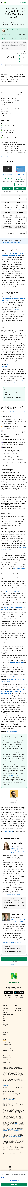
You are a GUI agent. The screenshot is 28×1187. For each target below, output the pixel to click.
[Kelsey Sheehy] (3, 30)
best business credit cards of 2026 (11, 242)
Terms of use (6, 1042)
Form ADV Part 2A (13, 1127)
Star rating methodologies (7, 1025)
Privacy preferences (6, 1054)
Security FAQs (19, 1010)
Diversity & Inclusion (6, 1017)
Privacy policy (7, 1048)
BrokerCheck (16, 1130)
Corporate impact (8, 1014)
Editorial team (7, 1028)
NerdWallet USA (15, 1167)
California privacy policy (8, 1051)
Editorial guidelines (6, 1021)
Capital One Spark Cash (16, 662)
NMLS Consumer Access (8, 1084)
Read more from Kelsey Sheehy (11, 894)
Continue (14, 1184)
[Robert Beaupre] (6, 917)
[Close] (26, 1172)
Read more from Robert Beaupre (12, 942)
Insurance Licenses (14, 1096)
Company (5, 1008)
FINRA (16, 1123)
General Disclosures (15, 1129)
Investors (5, 1034)
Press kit (5, 1032)
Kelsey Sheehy (15, 29)
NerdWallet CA (15, 1170)
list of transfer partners (14, 775)
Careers (5, 1012)
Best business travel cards (14, 731)
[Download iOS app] (8, 992)
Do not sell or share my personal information (7, 1060)
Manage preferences (14, 1180)
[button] (25, 58)
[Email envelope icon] (14, 850)
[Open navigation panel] (2, 2)
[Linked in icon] (23, 850)
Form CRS (5, 1127)
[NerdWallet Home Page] (5, 2)
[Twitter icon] (19, 850)
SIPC (19, 1123)
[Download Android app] (19, 992)
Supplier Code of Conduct (7, 1045)
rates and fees (15, 309)
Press (4, 1030)
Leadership (6, 1010)
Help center (18, 1008)
